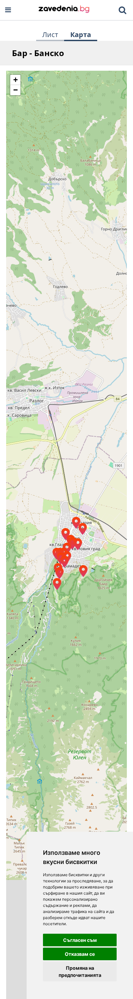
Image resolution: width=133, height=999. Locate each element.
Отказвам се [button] (80, 954)
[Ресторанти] (64, 9)
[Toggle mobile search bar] (122, 10)
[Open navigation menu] (8, 10)
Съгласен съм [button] (80, 940)
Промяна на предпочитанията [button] (80, 971)
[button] (83, 571)
